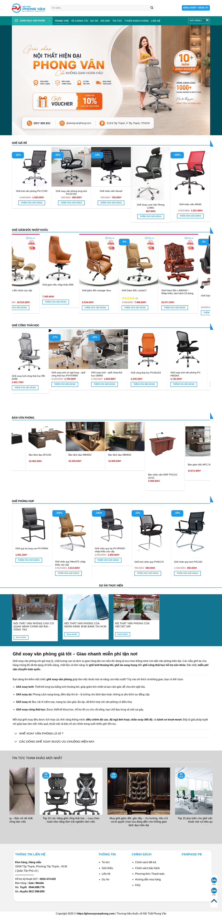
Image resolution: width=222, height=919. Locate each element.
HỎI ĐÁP (105, 20)
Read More (21, 637)
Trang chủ (62, 20)
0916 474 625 (48, 879)
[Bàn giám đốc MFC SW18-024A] (136, 441)
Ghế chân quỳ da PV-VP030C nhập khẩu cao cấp (190, 550)
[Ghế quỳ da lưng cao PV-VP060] (113, 525)
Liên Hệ (155, 20)
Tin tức (117, 20)
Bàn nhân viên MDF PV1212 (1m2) (94, 476)
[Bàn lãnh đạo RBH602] (56, 436)
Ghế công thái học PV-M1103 (171, 372)
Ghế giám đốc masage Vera (203, 290)
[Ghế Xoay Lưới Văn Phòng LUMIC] (150, 173)
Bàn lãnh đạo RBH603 (11, 454)
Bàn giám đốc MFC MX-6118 (174, 456)
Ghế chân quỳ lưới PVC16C (31, 561)
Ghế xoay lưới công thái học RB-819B (54, 377)
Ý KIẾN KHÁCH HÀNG (136, 20)
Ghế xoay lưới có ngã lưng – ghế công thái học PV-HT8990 (94, 374)
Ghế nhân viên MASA (190, 204)
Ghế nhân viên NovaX (111, 191)
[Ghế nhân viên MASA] (190, 173)
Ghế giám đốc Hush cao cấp (124, 290)
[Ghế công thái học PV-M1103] (173, 349)
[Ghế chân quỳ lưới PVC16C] (33, 531)
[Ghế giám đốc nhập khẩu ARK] (167, 257)
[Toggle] (16, 733)
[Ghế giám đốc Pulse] (87, 260)
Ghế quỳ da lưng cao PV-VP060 (112, 548)
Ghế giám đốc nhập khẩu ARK (165, 284)
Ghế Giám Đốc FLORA (42, 290)
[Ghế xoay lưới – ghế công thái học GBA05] (133, 349)
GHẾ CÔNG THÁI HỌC (25, 325)
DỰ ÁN (94, 20)
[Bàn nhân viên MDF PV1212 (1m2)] (96, 446)
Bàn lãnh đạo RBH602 (51, 454)
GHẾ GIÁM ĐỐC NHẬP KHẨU (30, 230)
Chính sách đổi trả (145, 862)
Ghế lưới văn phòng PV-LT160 (31, 191)
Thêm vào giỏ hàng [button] (31, 203)
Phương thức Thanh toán (149, 873)
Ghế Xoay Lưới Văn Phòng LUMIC (150, 206)
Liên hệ (106, 873)
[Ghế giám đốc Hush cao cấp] (127, 260)
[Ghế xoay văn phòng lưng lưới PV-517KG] (71, 167)
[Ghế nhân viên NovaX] (111, 167)
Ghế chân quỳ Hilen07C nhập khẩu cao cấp (151, 563)
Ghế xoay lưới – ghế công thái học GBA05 (132, 374)
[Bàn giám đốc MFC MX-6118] (176, 437)
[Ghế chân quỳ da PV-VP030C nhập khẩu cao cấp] (192, 525)
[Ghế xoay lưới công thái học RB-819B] (54, 350)
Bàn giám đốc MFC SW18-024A (135, 464)
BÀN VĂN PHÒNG (23, 417)
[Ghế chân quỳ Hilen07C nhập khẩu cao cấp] (152, 531)
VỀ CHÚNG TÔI (79, 20)
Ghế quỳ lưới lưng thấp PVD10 (72, 548)
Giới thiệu (107, 868)
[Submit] (152, 8)
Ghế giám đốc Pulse (81, 290)
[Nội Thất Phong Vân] (28, 8)
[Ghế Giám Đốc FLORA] (48, 260)
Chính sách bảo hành (147, 868)
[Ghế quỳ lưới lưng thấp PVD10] (73, 525)
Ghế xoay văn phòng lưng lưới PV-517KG (71, 192)
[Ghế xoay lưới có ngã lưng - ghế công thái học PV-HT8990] (94, 349)
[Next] (202, 266)
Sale (214, 884)
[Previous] (20, 266)
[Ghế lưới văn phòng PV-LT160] (32, 167)
